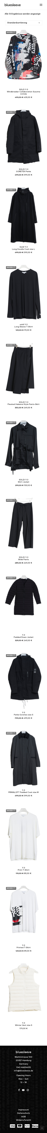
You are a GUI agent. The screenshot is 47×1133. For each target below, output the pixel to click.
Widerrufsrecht (23, 1120)
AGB (23, 1117)
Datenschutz (23, 1113)
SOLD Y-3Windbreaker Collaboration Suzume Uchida (23, 92)
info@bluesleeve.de (23, 1071)
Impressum (23, 1110)
